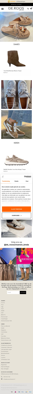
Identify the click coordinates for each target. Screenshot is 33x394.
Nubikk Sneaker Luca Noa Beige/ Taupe (15, 169)
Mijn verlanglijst (5, 368)
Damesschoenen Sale (6, 320)
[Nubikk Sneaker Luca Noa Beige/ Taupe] (16, 157)
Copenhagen (4, 318)
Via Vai (3, 302)
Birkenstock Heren (5, 338)
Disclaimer (3, 389)
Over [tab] (27, 181)
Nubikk (2, 310)
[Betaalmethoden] (12, 391)
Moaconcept (4, 316)
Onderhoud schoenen (6, 345)
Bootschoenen (10, 105)
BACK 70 (3, 314)
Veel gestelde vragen (6, 349)
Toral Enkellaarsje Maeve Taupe (12, 70)
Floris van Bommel (5, 326)
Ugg (2, 306)
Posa (2, 304)
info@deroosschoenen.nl (9, 379)
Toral (2, 308)
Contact (3, 357)
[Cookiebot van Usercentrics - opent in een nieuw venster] (24, 177)
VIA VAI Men (4, 332)
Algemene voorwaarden (24, 389)
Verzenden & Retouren (6, 347)
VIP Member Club (5, 359)
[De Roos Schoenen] (16, 8)
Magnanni (3, 330)
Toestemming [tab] (6, 181)
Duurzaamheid (4, 351)
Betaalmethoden (5, 353)
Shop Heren (24, 27)
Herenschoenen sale (6, 340)
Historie (3, 355)
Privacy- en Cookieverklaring (12, 389)
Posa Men (3, 336)
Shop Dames (9, 27)
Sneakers (10, 135)
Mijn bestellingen (5, 366)
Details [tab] (17, 181)
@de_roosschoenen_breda (16, 245)
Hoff (2, 312)
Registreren (4, 364)
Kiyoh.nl (25, 385)
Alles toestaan (16, 209)
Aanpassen (15, 215)
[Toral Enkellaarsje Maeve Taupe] (16, 58)
